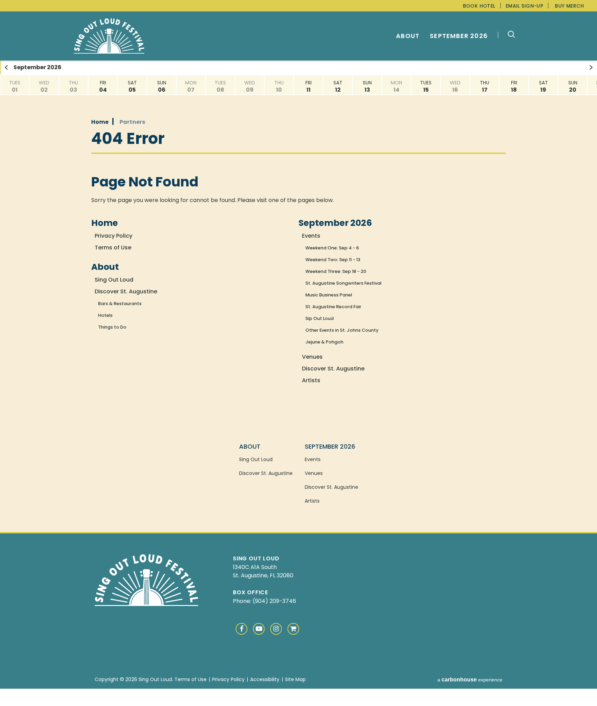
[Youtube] (259, 629)
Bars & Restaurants (120, 303)
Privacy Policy (113, 236)
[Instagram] (276, 629)
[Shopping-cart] (293, 629)
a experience (469, 679)
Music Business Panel (328, 295)
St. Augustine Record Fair (333, 307)
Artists (311, 380)
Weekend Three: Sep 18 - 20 (335, 271)
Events (311, 236)
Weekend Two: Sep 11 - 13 (332, 260)
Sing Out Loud (109, 36)
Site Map (295, 679)
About (407, 36)
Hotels (105, 315)
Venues (312, 357)
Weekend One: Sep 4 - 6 (332, 248)
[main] (298, 238)
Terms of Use (113, 247)
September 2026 (459, 36)
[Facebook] (241, 629)
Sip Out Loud (319, 318)
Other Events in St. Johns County (341, 330)
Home (99, 122)
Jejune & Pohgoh (324, 342)
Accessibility (264, 679)
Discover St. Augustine (126, 291)
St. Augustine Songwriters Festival (343, 283)
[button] (508, 35)
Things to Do (112, 327)
